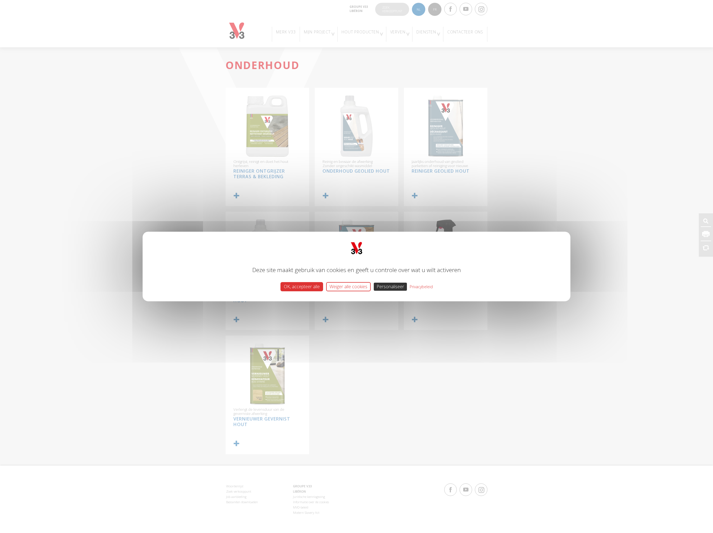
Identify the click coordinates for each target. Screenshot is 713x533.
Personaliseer (390, 286)
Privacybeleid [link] (421, 286)
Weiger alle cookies (348, 286)
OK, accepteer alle (302, 286)
